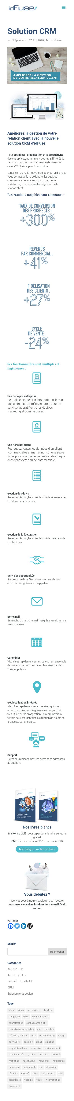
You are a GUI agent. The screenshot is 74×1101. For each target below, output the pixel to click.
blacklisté (47, 1010)
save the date (48, 1073)
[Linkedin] (23, 926)
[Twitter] (17, 926)
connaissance (16, 1023)
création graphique (18, 1035)
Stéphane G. (19, 40)
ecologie (28, 1042)
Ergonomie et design (20, 993)
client (26, 1016)
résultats (13, 1073)
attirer (21, 1010)
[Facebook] (10, 926)
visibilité (28, 1080)
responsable (30, 1067)
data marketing (47, 1035)
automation (33, 1010)
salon (35, 1073)
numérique (14, 1067)
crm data (49, 1029)
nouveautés (59, 1061)
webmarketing (53, 1080)
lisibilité (56, 1054)
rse (41, 1067)
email (39, 1042)
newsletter (44, 1061)
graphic (31, 1054)
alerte (11, 1010)
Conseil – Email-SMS (20, 981)
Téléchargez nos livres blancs (37, 849)
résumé (25, 1073)
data (33, 1035)
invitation (43, 1054)
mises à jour (29, 1061)
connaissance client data (21, 1029)
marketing (14, 1061)
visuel (39, 1080)
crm (39, 1029)
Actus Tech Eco (17, 975)
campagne (14, 1016)
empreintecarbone (18, 1048)
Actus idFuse (54, 40)
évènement (14, 1086)
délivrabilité (14, 1042)
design (61, 1035)
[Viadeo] (30, 926)
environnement (52, 1048)
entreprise (36, 1048)
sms (60, 1073)
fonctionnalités (16, 1054)
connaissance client (36, 1023)
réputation (51, 1067)
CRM (10, 987)
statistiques (15, 1080)
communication (40, 1016)
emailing (49, 1042)
